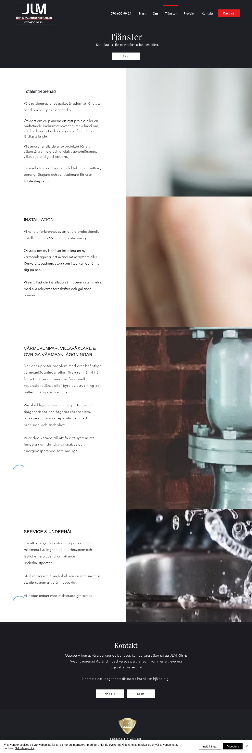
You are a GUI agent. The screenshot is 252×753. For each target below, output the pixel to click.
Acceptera (233, 746)
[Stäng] (247, 746)
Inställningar (210, 746)
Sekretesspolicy (24, 748)
